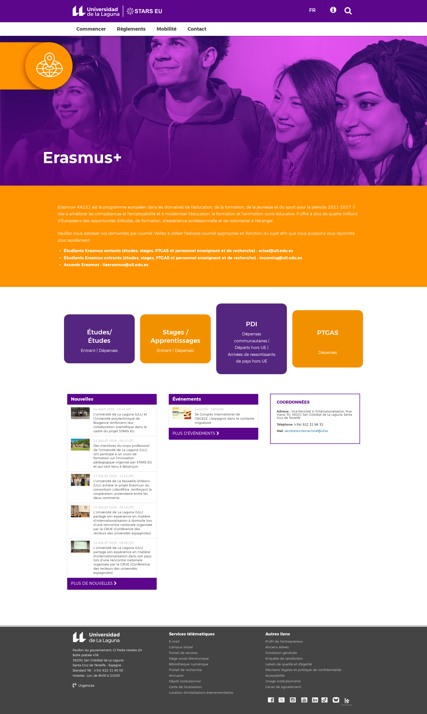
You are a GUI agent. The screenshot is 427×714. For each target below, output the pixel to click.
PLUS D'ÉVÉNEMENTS (194, 433)
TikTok (326, 699)
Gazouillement (281, 699)
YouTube (304, 699)
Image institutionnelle (283, 681)
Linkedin (315, 699)
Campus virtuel (181, 647)
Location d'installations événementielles (201, 693)
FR (312, 10)
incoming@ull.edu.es (280, 257)
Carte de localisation (185, 687)
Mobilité (166, 29)
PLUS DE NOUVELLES (92, 583)
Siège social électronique (189, 659)
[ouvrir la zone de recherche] (348, 11)
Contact (197, 29)
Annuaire (176, 676)
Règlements (131, 29)
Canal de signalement (283, 687)
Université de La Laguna (120, 11)
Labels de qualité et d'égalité (288, 664)
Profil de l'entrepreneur (284, 642)
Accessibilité (275, 676)
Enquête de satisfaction (284, 659)
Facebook (270, 699)
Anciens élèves (277, 647)
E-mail (174, 642)
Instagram (293, 699)
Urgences (85, 686)
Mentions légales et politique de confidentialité (303, 670)
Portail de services (183, 653)
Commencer (91, 29)
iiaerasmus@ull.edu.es (125, 264)
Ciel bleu (337, 699)
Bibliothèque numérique (188, 664)
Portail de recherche (185, 670)
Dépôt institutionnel (185, 681)
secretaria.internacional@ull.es (306, 431)
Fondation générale (281, 653)
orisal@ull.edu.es (276, 250)
